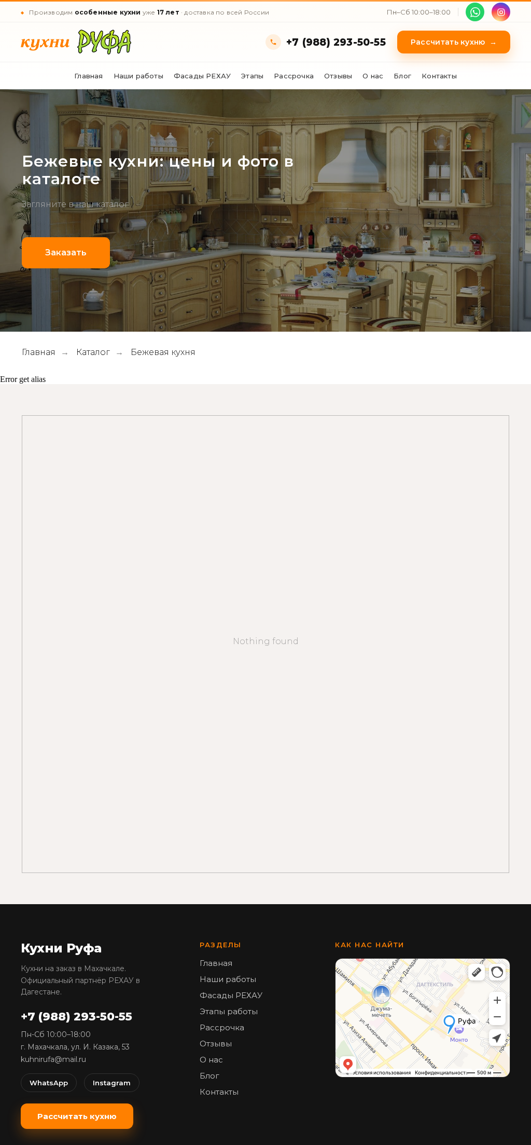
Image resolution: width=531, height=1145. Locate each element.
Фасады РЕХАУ (202, 76)
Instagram (112, 1083)
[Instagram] (501, 12)
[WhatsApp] (475, 12)
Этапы (252, 76)
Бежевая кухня (163, 352)
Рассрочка (294, 76)
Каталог (93, 352)
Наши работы (138, 76)
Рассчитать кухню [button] (454, 42)
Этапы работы (229, 1011)
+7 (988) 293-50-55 (336, 42)
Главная (88, 76)
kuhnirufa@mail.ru (53, 1059)
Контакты (439, 76)
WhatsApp (49, 1083)
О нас (372, 76)
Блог (402, 76)
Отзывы (338, 76)
